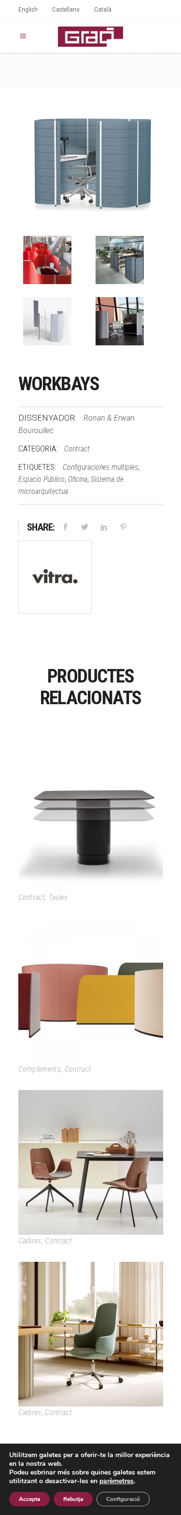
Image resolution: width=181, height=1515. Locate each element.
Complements (39, 1069)
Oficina (77, 479)
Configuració (123, 1499)
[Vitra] (55, 578)
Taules (58, 897)
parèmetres (116, 1481)
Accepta (29, 1499)
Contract (77, 448)
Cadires (30, 1240)
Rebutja (73, 1499)
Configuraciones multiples (100, 467)
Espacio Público (41, 479)
